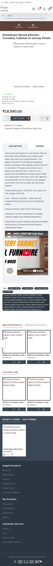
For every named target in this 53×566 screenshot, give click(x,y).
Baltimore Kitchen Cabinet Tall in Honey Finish (39, 355)
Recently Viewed (11, 419)
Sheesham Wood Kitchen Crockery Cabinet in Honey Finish (14, 449)
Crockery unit (27, 288)
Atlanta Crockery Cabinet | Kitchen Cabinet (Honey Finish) (14, 402)
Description (15, 146)
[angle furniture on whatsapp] (45, 562)
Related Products (12, 325)
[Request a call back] (2, 344)
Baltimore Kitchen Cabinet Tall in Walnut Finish (14, 355)
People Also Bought (36, 325)
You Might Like (10, 372)
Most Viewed (29, 419)
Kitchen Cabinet (14, 288)
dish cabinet (7, 292)
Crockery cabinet (41, 288)
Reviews (40, 146)
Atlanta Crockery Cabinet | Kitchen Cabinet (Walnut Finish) (39, 402)
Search (10, 16)
